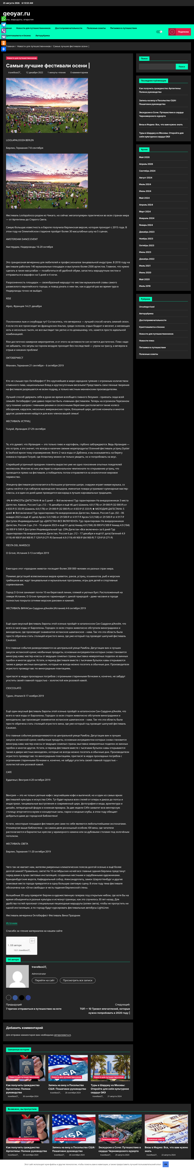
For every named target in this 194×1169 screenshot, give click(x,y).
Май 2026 (144, 157)
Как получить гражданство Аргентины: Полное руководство (23, 1089)
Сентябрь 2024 (147, 170)
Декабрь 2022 (146, 259)
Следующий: (105, 1008)
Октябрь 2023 (146, 245)
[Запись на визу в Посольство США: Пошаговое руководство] (68, 1068)
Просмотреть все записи (77, 980)
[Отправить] (4, 49)
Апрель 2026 (146, 164)
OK (165, 1164)
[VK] (4, 37)
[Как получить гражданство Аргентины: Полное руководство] (25, 1068)
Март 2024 (145, 211)
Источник (11, 923)
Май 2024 (144, 198)
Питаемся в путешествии (123, 28)
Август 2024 (145, 177)
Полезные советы (96, 28)
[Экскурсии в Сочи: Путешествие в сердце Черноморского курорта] (120, 1129)
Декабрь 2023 (146, 231)
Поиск (144, 58)
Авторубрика (42, 35)
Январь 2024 (146, 225)
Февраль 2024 (146, 218)
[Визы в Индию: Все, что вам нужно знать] (166, 1129)
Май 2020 (144, 279)
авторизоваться (62, 1034)
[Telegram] (4, 25)
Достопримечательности (68, 28)
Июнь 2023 (145, 252)
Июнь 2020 (145, 272)
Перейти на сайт (44, 980)
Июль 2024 (145, 184)
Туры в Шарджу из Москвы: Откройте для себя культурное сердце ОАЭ (110, 1089)
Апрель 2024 (146, 204)
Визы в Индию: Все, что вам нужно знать (161, 124)
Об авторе (16, 945)
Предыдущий (34, 1006)
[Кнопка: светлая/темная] (159, 31)
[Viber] (4, 31)
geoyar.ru (16, 13)
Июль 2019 (145, 286)
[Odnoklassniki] (4, 43)
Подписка (183, 31)
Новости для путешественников (33, 28)
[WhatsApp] (4, 19)
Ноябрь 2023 (146, 238)
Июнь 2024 (145, 191)
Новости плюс (146, 340)
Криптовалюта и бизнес (18, 35)
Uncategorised (146, 306)
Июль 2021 (145, 265)
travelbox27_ (14, 72)
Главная (7, 28)
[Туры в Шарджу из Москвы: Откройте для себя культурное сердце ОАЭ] (110, 1068)
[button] (30, 940)
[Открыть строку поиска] (165, 32)
